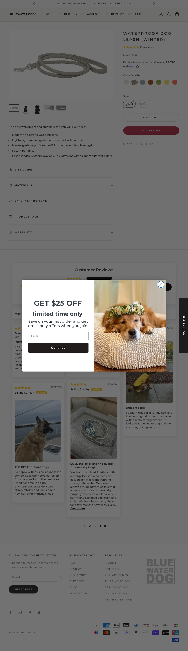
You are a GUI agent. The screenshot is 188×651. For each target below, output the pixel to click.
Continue (58, 347)
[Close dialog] (161, 284)
